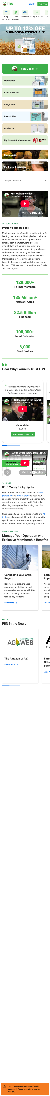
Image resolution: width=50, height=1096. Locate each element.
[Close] (46, 1086)
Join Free (43, 4)
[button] (25, 180)
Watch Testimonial (21, 434)
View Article (9, 665)
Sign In (32, 4)
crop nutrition (23, 495)
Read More (9, 603)
